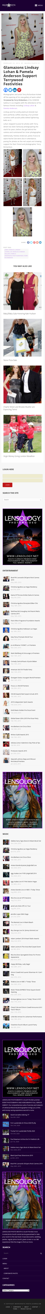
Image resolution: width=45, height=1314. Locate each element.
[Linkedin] (15, 90)
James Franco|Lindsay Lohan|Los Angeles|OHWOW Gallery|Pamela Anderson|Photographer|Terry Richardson (16, 253)
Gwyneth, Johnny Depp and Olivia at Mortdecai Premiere (23, 760)
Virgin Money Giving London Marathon (19, 456)
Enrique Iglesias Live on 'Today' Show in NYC (26, 999)
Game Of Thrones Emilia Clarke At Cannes (25, 595)
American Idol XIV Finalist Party (21, 670)
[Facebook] (6, 90)
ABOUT (6, 1268)
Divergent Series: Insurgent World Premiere (25, 678)
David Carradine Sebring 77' (19, 1115)
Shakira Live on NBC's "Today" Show (23, 982)
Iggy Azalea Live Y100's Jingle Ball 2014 (23, 873)
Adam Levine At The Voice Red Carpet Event (26, 947)
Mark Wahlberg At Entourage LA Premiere (25, 653)
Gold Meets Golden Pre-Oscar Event (23, 710)
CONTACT (6, 1278)
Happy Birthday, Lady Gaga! (20, 964)
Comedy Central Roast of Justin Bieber (24, 661)
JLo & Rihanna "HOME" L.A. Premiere (23, 645)
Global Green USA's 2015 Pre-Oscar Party (24, 718)
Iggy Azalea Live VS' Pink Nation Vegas (24, 881)
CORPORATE (17, 1307)
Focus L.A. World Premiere (20, 686)
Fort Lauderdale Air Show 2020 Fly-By (23, 1123)
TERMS (15, 1309)
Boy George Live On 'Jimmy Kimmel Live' (24, 930)
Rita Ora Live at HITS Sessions (21, 898)
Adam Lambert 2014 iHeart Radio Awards (25, 938)
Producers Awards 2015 (19, 751)
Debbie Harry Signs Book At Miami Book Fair (26, 841)
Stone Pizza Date (10, 360)
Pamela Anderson (10, 108)
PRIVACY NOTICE (26, 1309)
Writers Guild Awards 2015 (20, 735)
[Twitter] (10, 90)
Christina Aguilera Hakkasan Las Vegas (24, 629)
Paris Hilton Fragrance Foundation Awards (25, 621)
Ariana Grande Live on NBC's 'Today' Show (25, 890)
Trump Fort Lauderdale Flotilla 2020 (22, 1131)
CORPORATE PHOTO (11, 1273)
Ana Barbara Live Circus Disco (21, 726)
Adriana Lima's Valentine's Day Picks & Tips (25, 743)
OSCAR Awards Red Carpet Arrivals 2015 (24, 694)
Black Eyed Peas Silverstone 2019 (21, 1155)
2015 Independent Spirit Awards (22, 702)
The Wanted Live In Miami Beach (22, 922)
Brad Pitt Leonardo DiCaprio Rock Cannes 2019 (26, 1164)
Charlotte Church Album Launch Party (24, 1025)
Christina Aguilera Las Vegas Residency (24, 587)
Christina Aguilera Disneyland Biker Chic (24, 603)
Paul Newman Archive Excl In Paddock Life (24, 1139)
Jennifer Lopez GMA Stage (19, 914)
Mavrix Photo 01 (32, 63)
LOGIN (5, 1258)
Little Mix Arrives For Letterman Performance (26, 1017)
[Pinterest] (19, 90)
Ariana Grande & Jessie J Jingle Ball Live (24, 865)
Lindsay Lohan (28, 105)
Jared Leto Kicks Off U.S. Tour (21, 906)
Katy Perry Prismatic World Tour (22, 637)
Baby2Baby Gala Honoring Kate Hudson (19, 313)
